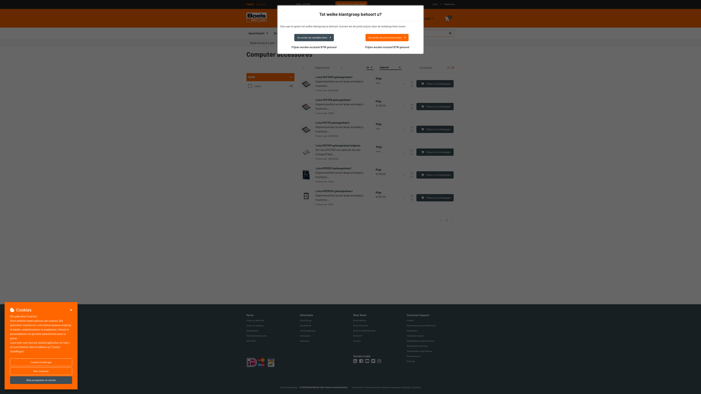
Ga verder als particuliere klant (385, 37)
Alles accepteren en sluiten (41, 380)
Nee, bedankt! (41, 371)
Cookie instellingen (41, 362)
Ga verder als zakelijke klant (312, 37)
